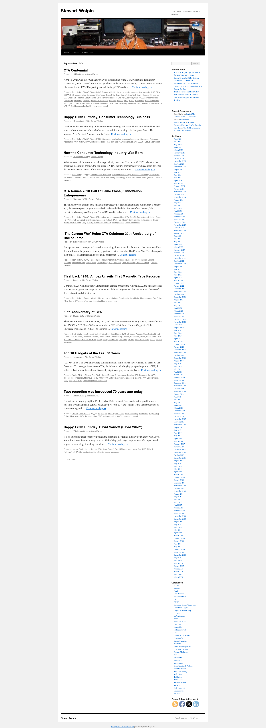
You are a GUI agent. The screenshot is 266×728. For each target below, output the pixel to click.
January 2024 (179, 219)
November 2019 (180, 352)
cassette (146, 92)
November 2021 (180, 291)
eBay (176, 618)
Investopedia (178, 638)
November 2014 (180, 516)
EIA (65, 97)
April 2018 (178, 405)
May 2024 (177, 208)
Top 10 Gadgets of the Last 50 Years (92, 353)
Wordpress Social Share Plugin (122, 726)
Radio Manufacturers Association (94, 103)
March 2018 (178, 408)
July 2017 (177, 430)
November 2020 (180, 322)
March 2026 (178, 150)
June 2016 (177, 466)
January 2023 (179, 252)
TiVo (71, 380)
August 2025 (178, 169)
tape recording (95, 301)
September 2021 (180, 297)
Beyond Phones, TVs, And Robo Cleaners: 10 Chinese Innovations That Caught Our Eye (188, 86)
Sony (139, 103)
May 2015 (177, 502)
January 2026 (179, 155)
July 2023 (177, 236)
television (146, 103)
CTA (113, 95)
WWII (119, 416)
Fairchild (80, 97)
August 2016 (178, 460)
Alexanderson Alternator (101, 174)
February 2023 (179, 250)
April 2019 (178, 372)
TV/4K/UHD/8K (180, 682)
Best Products (179, 593)
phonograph (69, 103)
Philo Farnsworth (152, 100)
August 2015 (178, 494)
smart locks (178, 660)
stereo (85, 301)
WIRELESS (138, 141)
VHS (70, 106)
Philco (142, 336)
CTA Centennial (76, 70)
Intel (123, 97)
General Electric (74, 177)
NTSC (131, 100)
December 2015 (179, 482)
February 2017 (179, 444)
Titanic (101, 452)
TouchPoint (98, 222)
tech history (115, 141)
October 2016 (179, 455)
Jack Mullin (134, 298)
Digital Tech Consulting (86, 333)
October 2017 (179, 421)
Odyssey (120, 377)
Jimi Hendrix (104, 336)
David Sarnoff (121, 95)
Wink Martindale (142, 339)
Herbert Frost (107, 97)
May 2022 (177, 274)
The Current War (128, 262)
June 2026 (177, 141)
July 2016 (177, 463)
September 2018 (180, 391)
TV (161, 103)
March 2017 (178, 441)
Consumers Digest (180, 607)
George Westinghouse (137, 259)
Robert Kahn (127, 219)
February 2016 (179, 477)
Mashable (177, 643)
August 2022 (178, 266)
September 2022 (180, 263)
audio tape (113, 298)
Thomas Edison (142, 262)
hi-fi (115, 97)
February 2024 (179, 216)
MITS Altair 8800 (101, 377)
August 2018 (178, 394)
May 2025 (177, 177)
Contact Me (87, 52)
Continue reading (142, 87)
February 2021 (179, 313)
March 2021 (178, 311)
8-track (118, 375)
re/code (75, 413)
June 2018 (177, 399)
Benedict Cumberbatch (106, 259)
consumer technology (130, 139)
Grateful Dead (154, 333)
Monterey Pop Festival (120, 336)
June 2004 (177, 574)
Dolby (66, 416)
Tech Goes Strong (180, 671)
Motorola (112, 100)
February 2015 (179, 510)
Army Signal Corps (116, 413)
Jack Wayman (132, 97)
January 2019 (179, 380)
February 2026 (179, 152)
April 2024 (178, 211)
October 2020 (179, 324)
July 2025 (177, 172)
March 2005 (178, 571)
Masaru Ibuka (152, 97)
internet (72, 219)
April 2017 (178, 438)
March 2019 (178, 374)
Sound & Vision (75, 301)
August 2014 (178, 521)
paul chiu (177, 127)
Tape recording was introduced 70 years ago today (103, 391)
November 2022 (180, 258)
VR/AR (177, 693)
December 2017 (179, 416)
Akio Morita (114, 92)
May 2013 (177, 546)
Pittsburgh (95, 141)
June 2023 (177, 238)
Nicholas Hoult (78, 262)
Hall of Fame (155, 217)
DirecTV (133, 217)
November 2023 (180, 225)
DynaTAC (132, 95)
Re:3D (118, 219)
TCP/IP (89, 222)
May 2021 (177, 305)
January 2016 (179, 480)
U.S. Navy (136, 177)
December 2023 (179, 222)
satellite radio (139, 219)
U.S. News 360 (179, 688)
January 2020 (179, 347)
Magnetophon (146, 298)
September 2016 (180, 458)
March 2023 (178, 247)
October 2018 (179, 388)
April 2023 (178, 244)
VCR (66, 106)
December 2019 (179, 349)
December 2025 (179, 158)
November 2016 (180, 452)
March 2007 (178, 563)
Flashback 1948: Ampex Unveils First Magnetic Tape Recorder (112, 276)
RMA (116, 103)
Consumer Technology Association (144, 174)
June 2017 (177, 433)
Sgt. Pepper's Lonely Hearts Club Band (80, 339)
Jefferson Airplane (90, 336)
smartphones (178, 663)
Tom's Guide (178, 679)
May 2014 (177, 530)
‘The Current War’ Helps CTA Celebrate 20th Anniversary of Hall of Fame (110, 235)
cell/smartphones (180, 596)
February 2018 (179, 410)
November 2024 (180, 191)
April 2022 (178, 277)
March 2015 (178, 507)
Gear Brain (178, 624)
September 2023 (180, 230)
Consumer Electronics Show (98, 95)
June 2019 (177, 366)
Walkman (87, 380)
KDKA (87, 141)
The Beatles (113, 339)
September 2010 (180, 555)
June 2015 (177, 499)
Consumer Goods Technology (185, 605)
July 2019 (177, 363)
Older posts (70, 459)
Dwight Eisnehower (123, 449)
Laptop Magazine (180, 641)
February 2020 (179, 344)
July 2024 (177, 202)
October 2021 (179, 294)
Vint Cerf (107, 222)
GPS (99, 97)
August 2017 (178, 427)
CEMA (66, 95)
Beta (140, 92)
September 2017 (180, 424)
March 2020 (178, 341)
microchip (78, 100)
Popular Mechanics (181, 652)
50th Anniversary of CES (83, 311)
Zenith (88, 106)
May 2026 (177, 144)
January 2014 (179, 541)
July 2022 (177, 269)
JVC (140, 97)
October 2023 (179, 227)
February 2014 (179, 538)
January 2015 (179, 513)
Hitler (71, 416)
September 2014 (180, 519)
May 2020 (177, 335)
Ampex (105, 298)
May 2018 (177, 402)
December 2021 (179, 288)
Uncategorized (179, 690)
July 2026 (177, 139)
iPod (73, 377)
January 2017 (179, 446)
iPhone (67, 377)
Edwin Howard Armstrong (147, 95)
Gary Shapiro (90, 97)
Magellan (79, 377)
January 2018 (179, 413)
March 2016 (178, 474)
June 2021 (177, 302)
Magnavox (88, 377)
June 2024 (177, 205)
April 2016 (178, 471)
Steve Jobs (83, 452)
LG (144, 97)
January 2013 (179, 552)
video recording (109, 416)
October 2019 (179, 355)
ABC (99, 92)
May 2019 (177, 369)
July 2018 (177, 397)
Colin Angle (122, 259)
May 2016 (177, 469)
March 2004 (178, 577)
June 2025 (177, 175)
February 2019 (179, 377)
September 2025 (180, 166)
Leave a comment (100, 106)
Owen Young (102, 262)
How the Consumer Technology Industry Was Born (103, 152)
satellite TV (150, 219)
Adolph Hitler (96, 298)
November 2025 (180, 161)
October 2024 (179, 194)
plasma (138, 377)
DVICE (176, 613)
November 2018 (180, 385)
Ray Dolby (157, 298)
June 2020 (177, 333)
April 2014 (178, 532)
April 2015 (178, 505)
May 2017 (177, 435)
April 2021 (178, 308)
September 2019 (180, 358)
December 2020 (179, 319)
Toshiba (131, 339)
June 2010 (177, 560)
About (66, 52)
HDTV (66, 219)
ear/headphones (179, 616)
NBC (126, 100)
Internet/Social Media (181, 635)
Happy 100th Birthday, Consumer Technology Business (107, 116)
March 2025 (178, 183)
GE (65, 177)
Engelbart (72, 97)
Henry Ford (136, 449)
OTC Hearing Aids (181, 649)
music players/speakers (182, 646)
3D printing (101, 217)
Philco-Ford (151, 336)
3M (99, 413)
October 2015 (179, 488)
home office (178, 627)
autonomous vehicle (115, 217)
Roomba (117, 262)
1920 (99, 139)
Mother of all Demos (99, 100)
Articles (75, 52)
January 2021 (179, 316)
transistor (155, 103)
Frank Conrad (143, 217)
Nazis (77, 416)
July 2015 (177, 496)
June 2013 (177, 543)
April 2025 (178, 180)
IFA (175, 632)
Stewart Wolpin (77, 10)
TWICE (86, 92)
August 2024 (178, 200)
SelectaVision (152, 377)
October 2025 (179, 164)
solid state (132, 103)
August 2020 (178, 327)
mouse (120, 100)
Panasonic (139, 100)
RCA (111, 103)
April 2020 (178, 338)
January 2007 (179, 566)
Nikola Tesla (91, 262)
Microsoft (86, 100)
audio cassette (131, 92)
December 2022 (179, 255)
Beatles (130, 375)
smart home (178, 657)
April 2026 (178, 147)
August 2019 (178, 360)
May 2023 (177, 241)
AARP (176, 585)
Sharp (99, 339)
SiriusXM (77, 222)
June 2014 (177, 527)
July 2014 (177, 524)
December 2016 (179, 449)
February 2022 (179, 283)
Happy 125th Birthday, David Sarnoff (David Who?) (103, 427)
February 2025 (179, 186)
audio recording (131, 413)
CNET (176, 602)
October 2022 (179, 261)
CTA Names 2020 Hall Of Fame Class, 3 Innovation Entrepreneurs (103, 193)
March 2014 (178, 535)
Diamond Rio (144, 375)
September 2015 (180, 491)
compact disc (80, 95)
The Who (123, 339)
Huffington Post (103, 333)
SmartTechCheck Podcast (183, 666)
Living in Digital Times (86, 219)
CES (72, 95)
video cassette (79, 106)
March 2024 (178, 213)
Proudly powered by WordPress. (186, 718)
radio (77, 103)
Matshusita (68, 100)
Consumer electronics (111, 139)
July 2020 (177, 330)
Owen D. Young (88, 177)
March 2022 (178, 280)
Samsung (123, 103)
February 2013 (179, 549)
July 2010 (177, 557)
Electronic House (180, 621)
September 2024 (180, 197)
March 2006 (178, 568)
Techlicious (178, 677)
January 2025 (179, 189)
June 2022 (177, 272)
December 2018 (179, 383)
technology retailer (123, 177)
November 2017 (180, 419)
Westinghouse (127, 141)
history (81, 141)
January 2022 (179, 286)
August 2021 (178, 299)
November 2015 (180, 485)
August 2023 (178, 233)
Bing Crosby (124, 298)
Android (177, 588)
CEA (158, 92)
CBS (153, 92)
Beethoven (143, 413)
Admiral (105, 92)
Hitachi (67, 336)
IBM (119, 97)
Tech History (77, 92)
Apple (122, 92)
